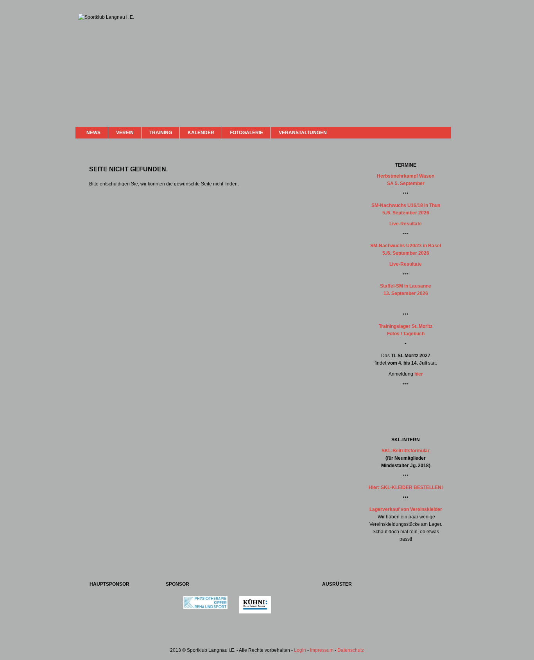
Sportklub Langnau (94, 42)
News (93, 132)
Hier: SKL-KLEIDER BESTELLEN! (406, 487)
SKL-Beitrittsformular (406, 450)
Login (300, 650)
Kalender (201, 132)
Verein (125, 132)
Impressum (321, 650)
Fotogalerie (246, 132)
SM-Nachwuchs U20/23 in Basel (405, 245)
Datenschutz (350, 650)
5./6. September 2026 (405, 213)
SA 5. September (406, 183)
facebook (424, 132)
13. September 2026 (405, 293)
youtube (432, 132)
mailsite (442, 132)
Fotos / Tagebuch (406, 333)
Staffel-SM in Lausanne (405, 286)
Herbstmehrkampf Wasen (405, 176)
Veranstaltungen (303, 132)
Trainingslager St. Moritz (405, 326)
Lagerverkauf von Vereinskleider (405, 509)
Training (160, 132)
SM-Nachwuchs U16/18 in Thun (405, 205)
